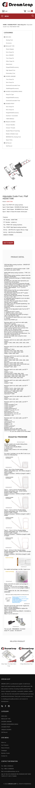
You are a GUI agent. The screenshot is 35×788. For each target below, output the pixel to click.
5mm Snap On (10, 52)
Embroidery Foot (10, 73)
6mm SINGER (10, 55)
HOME (5, 24)
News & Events (5, 747)
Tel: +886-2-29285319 (7, 766)
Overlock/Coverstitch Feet (13, 85)
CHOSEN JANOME (10, 76)
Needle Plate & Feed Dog (13, 130)
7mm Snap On (10, 58)
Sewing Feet (9, 40)
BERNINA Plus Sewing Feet (13, 137)
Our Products (4, 745)
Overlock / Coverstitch (12, 115)
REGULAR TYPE (9, 46)
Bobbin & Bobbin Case (12, 134)
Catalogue (4, 750)
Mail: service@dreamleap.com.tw (10, 771)
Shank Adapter (10, 49)
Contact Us (4, 756)
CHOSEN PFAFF (12, 24)
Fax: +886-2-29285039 (7, 768)
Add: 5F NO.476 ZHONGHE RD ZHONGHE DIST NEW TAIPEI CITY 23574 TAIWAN (16, 775)
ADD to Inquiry (8, 242)
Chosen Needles (10, 124)
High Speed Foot (10, 70)
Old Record (8, 143)
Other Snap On (10, 61)
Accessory (9, 43)
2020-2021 (8, 37)
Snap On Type (10, 94)
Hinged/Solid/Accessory (12, 67)
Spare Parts (9, 140)
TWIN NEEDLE (10, 118)
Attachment (9, 64)
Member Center (5, 753)
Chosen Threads (10, 127)
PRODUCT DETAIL (17, 257)
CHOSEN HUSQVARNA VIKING (13, 91)
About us (3, 742)
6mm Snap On (10, 106)
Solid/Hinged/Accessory (12, 88)
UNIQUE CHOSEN (10, 121)
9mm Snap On (22, 24)
